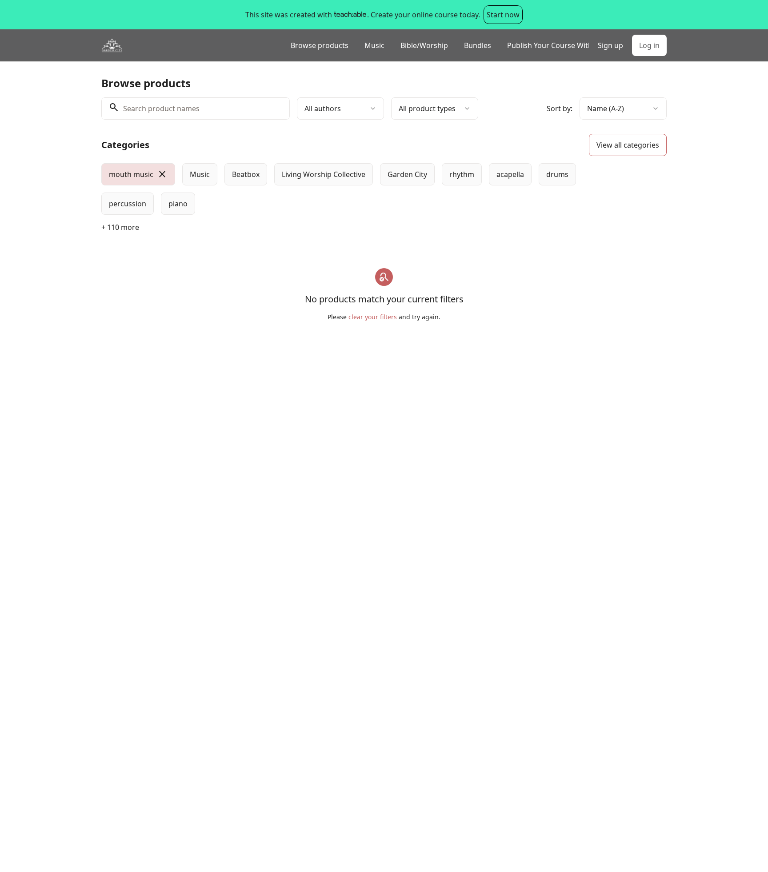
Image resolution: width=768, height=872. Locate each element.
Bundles (477, 45)
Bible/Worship (424, 45)
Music (374, 45)
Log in (649, 45)
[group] (347, 189)
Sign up (610, 45)
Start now (503, 15)
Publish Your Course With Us (548, 45)
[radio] (138, 174)
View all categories (627, 145)
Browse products (319, 45)
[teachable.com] (349, 15)
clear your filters (372, 317)
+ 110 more (120, 227)
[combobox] (340, 108)
